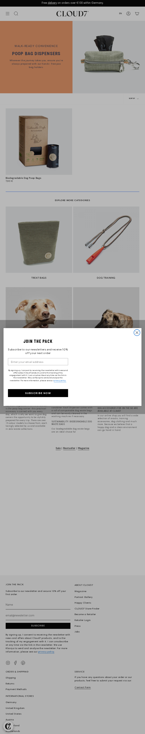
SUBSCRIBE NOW (38, 393)
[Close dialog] (137, 332)
